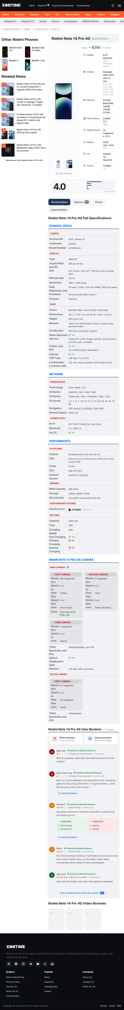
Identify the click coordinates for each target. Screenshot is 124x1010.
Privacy (103, 1006)
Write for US (89, 986)
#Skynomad (109, 21)
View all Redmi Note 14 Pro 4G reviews (81, 893)
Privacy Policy (13, 982)
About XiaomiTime (15, 977)
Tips (47, 14)
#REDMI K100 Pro (91, 21)
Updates (34, 14)
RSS (119, 1006)
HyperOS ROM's (59, 209)
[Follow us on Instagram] (23, 964)
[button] (113, 6)
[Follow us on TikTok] (45, 964)
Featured (19, 14)
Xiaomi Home (72, 14)
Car (57, 14)
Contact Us (11, 986)
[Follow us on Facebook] (16, 964)
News (32, 5)
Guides (101, 14)
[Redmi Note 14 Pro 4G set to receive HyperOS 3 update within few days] (24, 89)
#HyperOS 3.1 (27, 21)
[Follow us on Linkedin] (52, 964)
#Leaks (43, 21)
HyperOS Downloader (63, 5)
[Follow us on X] (8, 964)
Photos (99, 202)
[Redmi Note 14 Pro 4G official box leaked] (24, 134)
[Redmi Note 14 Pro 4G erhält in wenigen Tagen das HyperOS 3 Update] (24, 104)
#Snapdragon (71, 21)
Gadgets (115, 14)
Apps (88, 14)
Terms (112, 1006)
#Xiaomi (55, 21)
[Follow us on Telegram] (30, 964)
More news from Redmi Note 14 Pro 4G (24, 160)
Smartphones (83, 5)
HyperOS (43, 5)
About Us (87, 977)
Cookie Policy (12, 996)
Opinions (81, 202)
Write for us (12, 991)
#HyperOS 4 (10, 21)
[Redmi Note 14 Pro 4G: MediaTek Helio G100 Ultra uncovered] (24, 150)
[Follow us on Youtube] (38, 964)
